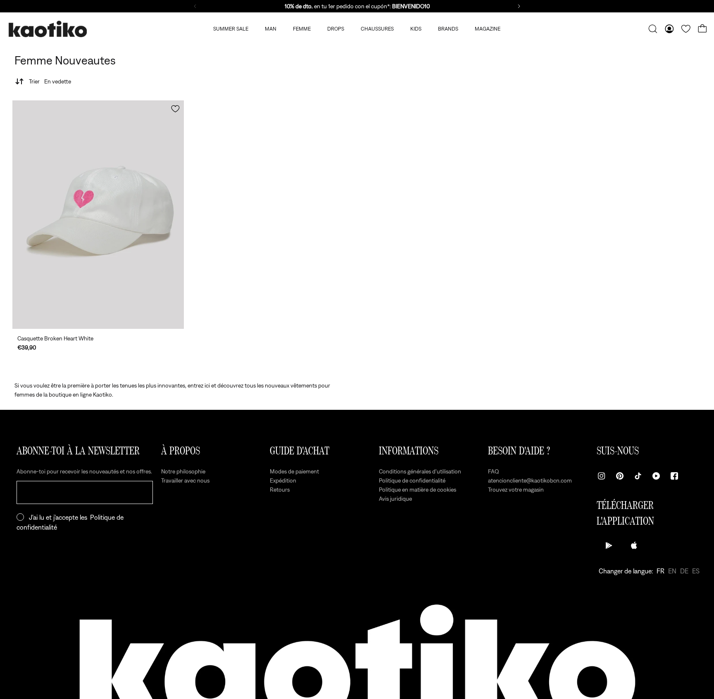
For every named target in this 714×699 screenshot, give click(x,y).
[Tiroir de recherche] (653, 29)
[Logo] (47, 29)
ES (696, 571)
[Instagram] (602, 476)
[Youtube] (656, 476)
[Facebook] (674, 476)
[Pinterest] (620, 476)
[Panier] (702, 29)
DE (684, 571)
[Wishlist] (686, 29)
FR (660, 571)
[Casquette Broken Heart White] (98, 214)
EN (672, 571)
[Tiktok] (638, 476)
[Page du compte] (669, 29)
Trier (50, 81)
